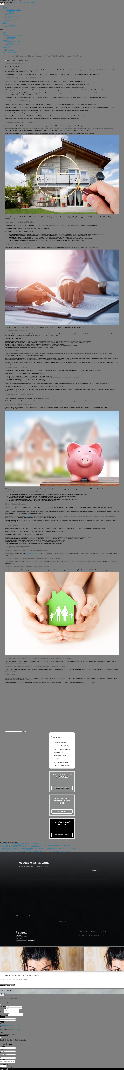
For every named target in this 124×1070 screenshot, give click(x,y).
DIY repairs (30, 516)
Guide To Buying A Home (14, 10)
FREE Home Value (62, 788)
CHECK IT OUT (62, 811)
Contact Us (95, 870)
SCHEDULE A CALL (62, 835)
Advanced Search (11, 11)
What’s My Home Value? (13, 16)
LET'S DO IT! (4, 1035)
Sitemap (93, 931)
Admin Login (103, 931)
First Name (3, 1006)
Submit (2, 1022)
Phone (1, 1012)
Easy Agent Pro (32, 940)
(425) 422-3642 (6, 2)
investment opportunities (31, 553)
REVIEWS (6, 22)
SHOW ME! (4, 985)
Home (5, 7)
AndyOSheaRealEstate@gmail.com (23, 2)
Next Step (2, 1017)
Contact (5, 23)
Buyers (5, 8)
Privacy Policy (83, 931)
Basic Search (10, 13)
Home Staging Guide (12, 19)
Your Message (4, 1015)
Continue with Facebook (6, 1025)
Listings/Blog (7, 20)
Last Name (3, 1008)
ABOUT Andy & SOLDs (10, 26)
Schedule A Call (11, 25)
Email (1, 1010)
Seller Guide (10, 17)
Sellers (5, 14)
